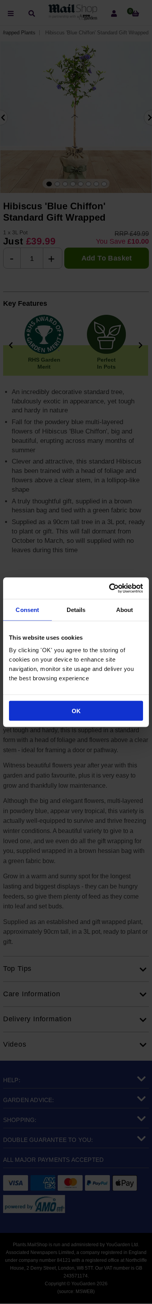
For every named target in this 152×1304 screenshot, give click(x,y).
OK (76, 710)
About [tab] (124, 610)
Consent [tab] (27, 610)
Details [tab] (76, 610)
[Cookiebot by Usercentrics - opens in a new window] (109, 588)
